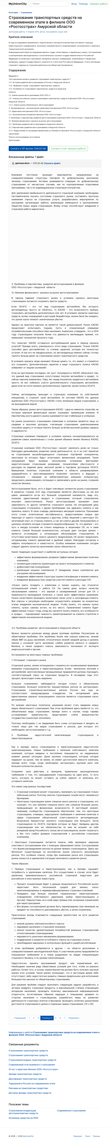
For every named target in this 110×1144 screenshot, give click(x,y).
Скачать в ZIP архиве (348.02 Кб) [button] (28, 148)
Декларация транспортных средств (28, 1078)
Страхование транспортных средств (28, 1050)
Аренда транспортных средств (25, 1074)
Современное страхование (71, 1110)
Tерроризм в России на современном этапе (32, 1083)
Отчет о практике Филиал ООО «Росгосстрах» (33, 1069)
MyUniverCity (28, 1136)
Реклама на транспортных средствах (28, 1088)
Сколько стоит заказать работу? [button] (68, 148)
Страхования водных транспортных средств (32, 1060)
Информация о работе (54, 1033)
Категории (13, 13)
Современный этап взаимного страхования (32, 1064)
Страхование (26, 13)
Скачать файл (52, 163)
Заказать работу (99, 3)
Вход (74, 3)
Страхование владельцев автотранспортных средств (23, 1111)
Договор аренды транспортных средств (30, 1093)
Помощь (83, 3)
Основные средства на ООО (23, 1118)
